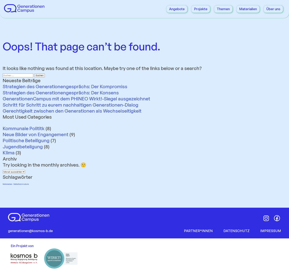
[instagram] (266, 218)
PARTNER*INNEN (198, 231)
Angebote (177, 9)
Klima (9, 153)
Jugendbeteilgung (23, 147)
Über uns (273, 9)
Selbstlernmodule (21, 184)
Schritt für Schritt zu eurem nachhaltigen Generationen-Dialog (70, 105)
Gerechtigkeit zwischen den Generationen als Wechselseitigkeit (72, 111)
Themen (223, 9)
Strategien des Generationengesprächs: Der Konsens (61, 93)
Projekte (200, 9)
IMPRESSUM (270, 231)
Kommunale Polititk (23, 128)
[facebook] (277, 218)
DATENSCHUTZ (236, 231)
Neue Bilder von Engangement (35, 134)
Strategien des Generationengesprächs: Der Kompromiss (65, 86)
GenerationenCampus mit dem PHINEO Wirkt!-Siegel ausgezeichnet (77, 99)
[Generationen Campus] (24, 11)
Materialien (248, 9)
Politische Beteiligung (26, 140)
